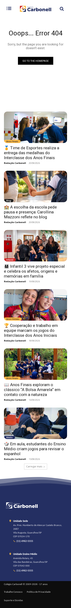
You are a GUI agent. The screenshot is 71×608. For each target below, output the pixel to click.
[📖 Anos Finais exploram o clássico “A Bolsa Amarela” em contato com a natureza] (35, 364)
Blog (8, 200)
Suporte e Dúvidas (13, 600)
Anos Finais (12, 141)
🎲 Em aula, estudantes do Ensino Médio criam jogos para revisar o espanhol (35, 449)
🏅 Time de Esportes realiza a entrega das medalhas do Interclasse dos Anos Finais (31, 153)
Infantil (9, 259)
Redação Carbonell (15, 162)
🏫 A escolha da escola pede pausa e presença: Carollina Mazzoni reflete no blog (30, 212)
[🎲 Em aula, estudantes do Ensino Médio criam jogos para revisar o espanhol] (35, 423)
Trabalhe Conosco (13, 592)
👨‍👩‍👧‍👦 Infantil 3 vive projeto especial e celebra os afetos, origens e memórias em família (34, 271)
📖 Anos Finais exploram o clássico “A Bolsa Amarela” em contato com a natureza (32, 389)
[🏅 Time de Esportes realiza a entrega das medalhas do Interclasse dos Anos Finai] (35, 127)
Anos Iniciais (12, 319)
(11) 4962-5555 (24, 541)
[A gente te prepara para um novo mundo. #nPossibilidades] (35, 9)
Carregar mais (34, 466)
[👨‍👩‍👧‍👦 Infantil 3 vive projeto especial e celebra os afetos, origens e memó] (35, 245)
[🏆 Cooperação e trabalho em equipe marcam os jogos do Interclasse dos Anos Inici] (35, 305)
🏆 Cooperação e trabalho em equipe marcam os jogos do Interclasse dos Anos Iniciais (31, 330)
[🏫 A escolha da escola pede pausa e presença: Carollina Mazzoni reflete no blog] (35, 186)
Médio (9, 437)
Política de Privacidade (38, 592)
